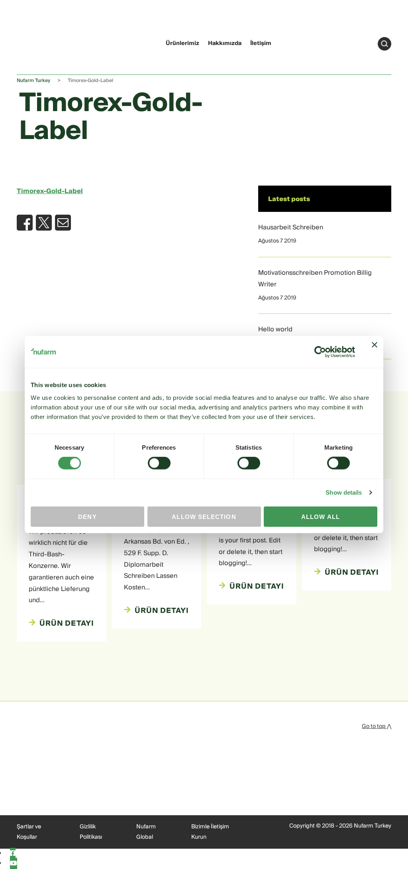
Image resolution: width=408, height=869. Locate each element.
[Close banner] (374, 352)
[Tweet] (44, 223)
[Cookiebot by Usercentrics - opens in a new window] (320, 352)
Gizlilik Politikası (91, 832)
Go (384, 44)
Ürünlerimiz (182, 43)
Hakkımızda (224, 43)
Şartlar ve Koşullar (29, 832)
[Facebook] (13, 853)
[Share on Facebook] (25, 223)
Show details (344, 492)
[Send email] (63, 223)
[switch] (159, 463)
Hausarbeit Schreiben (290, 227)
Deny (87, 516)
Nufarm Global (146, 832)
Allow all (320, 516)
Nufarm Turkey (33, 80)
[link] (32, 42)
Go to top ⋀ (376, 726)
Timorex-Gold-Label (50, 191)
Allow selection (204, 516)
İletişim (260, 43)
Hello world (275, 329)
